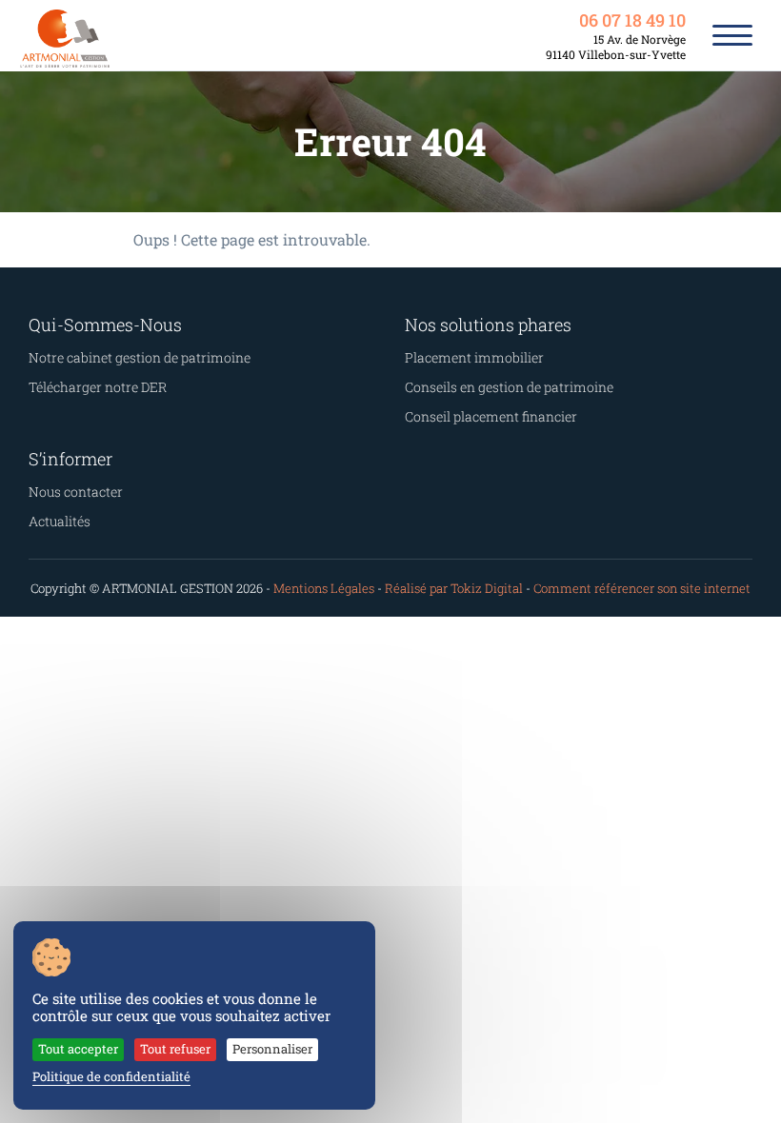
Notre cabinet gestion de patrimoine (139, 357)
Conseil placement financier (491, 416)
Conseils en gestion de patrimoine (509, 387)
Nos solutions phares (488, 324)
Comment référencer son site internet (642, 588)
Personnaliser (272, 1048)
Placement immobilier (474, 357)
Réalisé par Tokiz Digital (454, 588)
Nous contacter (76, 492)
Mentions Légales (323, 588)
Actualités (59, 521)
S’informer (70, 458)
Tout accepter (78, 1048)
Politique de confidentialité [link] (111, 1076)
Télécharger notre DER (98, 387)
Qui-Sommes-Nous (105, 324)
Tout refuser (175, 1048)
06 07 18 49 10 (632, 20)
